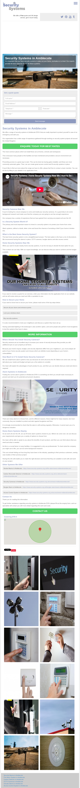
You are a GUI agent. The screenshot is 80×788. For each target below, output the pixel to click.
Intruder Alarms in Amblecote (13, 783)
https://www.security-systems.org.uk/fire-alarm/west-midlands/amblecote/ (47, 468)
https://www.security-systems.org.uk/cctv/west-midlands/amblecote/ (48, 481)
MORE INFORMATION (40, 334)
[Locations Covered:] (3, 3)
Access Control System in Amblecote (16, 786)
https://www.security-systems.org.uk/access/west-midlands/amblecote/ (52, 492)
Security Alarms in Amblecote (13, 775)
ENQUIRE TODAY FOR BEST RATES (40, 146)
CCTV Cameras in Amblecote (13, 781)
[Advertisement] (40, 38)
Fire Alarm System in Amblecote (14, 777)
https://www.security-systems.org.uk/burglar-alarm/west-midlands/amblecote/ (48, 487)
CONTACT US (40, 511)
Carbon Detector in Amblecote (14, 779)
